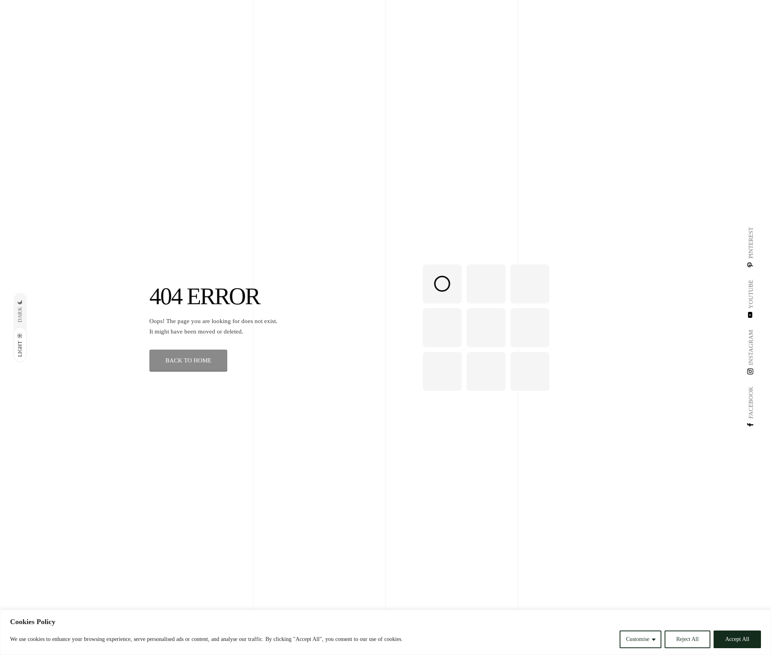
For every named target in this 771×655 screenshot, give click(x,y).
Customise (637, 639)
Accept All (737, 639)
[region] (385, 632)
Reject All (687, 639)
